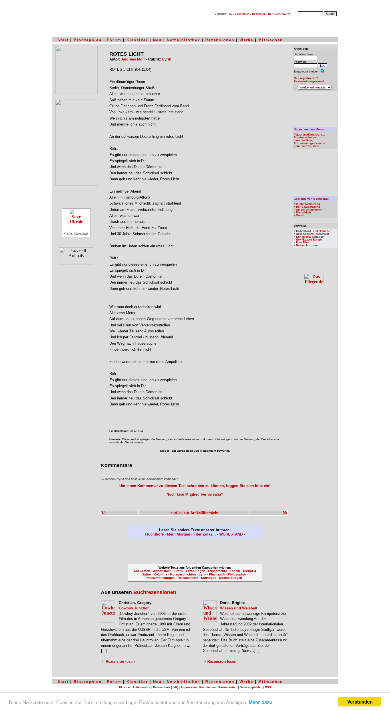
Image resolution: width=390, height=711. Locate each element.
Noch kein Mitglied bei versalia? (194, 494)
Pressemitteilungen (160, 577)
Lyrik (166, 59)
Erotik (178, 571)
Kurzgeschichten (183, 574)
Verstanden (360, 701)
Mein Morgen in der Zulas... (191, 534)
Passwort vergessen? (309, 81)
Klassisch (243, 14)
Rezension (259, 14)
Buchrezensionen (154, 592)
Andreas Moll (133, 59)
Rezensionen (219, 40)
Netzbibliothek (183, 40)
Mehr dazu (260, 702)
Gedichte (309, 234)
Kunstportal (303, 236)
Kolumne (160, 574)
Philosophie (237, 574)
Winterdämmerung (308, 204)
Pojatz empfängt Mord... (309, 134)
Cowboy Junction (134, 608)
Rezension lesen (120, 661)
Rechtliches (207, 687)
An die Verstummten (309, 209)
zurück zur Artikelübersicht (194, 513)
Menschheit (303, 212)
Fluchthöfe (154, 534)
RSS (268, 687)
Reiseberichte (188, 577)
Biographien (88, 40)
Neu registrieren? (306, 78)
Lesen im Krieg (303, 140)
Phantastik (217, 574)
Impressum (189, 687)
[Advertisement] (195, 552)
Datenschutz (161, 687)
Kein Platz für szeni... (308, 146)
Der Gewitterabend (308, 206)
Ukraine (124, 687)
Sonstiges (208, 577)
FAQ (175, 687)
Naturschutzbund (307, 245)
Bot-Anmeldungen (305, 137)
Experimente (217, 571)
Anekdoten (142, 571)
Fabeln (235, 571)
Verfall (300, 215)
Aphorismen (162, 571)
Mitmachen (270, 40)
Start (63, 40)
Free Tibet (302, 242)
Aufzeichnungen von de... (310, 143)
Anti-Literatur (141, 687)
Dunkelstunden (321, 231)
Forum (114, 40)
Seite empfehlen (251, 687)
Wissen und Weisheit (238, 608)
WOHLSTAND (231, 534)
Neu (231, 14)
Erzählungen (195, 571)
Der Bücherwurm (279, 14)
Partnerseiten (227, 687)
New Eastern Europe (309, 239)
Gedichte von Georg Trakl (311, 198)
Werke (246, 40)
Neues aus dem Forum (309, 129)
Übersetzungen (230, 577)
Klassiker (137, 40)
